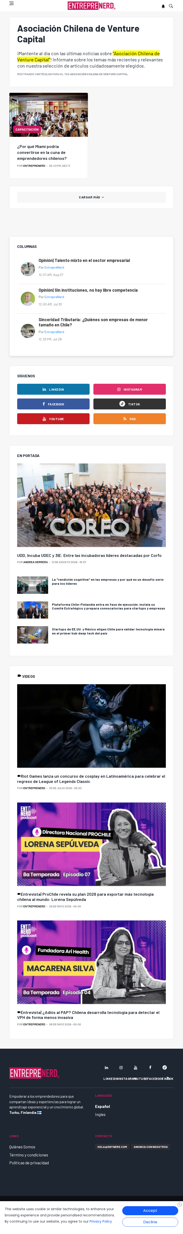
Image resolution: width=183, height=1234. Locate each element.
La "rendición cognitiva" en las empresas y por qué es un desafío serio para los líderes (108, 581)
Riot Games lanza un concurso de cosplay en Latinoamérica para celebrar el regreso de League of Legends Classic (91, 778)
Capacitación (27, 129)
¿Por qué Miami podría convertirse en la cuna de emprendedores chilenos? (42, 152)
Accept (150, 1210)
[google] (164, 1067)
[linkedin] (106, 1067)
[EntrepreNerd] (92, 5)
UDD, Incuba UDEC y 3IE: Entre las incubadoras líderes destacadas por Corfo (89, 555)
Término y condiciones (28, 1154)
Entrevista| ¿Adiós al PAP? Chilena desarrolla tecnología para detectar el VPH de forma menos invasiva (88, 1015)
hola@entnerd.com (112, 1146)
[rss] (168, 1078)
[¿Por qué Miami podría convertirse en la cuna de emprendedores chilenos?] (48, 115)
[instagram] (121, 1067)
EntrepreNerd (34, 165)
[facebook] (150, 1067)
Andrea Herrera (35, 562)
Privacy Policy (101, 1221)
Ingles (100, 1114)
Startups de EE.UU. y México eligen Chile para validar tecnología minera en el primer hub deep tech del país (108, 631)
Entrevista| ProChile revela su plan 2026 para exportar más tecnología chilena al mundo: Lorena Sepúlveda (85, 896)
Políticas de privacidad (29, 1162)
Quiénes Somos (22, 1146)
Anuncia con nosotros (151, 1146)
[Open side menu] (11, 3)
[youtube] (135, 1067)
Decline (150, 1222)
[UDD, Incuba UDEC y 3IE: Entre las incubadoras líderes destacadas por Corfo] (91, 505)
